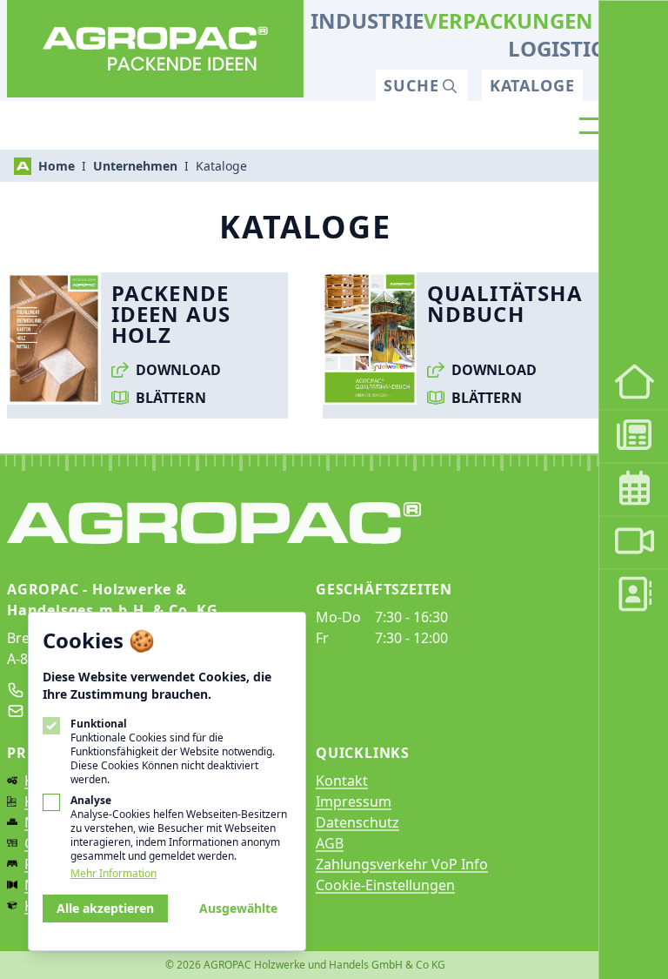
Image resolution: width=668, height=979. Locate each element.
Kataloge (532, 85)
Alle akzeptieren (105, 908)
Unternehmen (135, 166)
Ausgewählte (238, 908)
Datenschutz (357, 822)
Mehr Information (113, 874)
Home (56, 166)
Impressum (353, 801)
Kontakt (342, 780)
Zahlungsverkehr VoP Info (402, 864)
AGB (330, 843)
